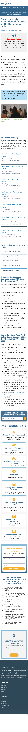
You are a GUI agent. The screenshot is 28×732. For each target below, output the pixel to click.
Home (2, 30)
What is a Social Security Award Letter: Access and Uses (14, 106)
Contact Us (3, 701)
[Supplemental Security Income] (14, 445)
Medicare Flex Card (14, 534)
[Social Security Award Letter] (14, 499)
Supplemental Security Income (14, 449)
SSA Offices (7, 30)
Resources (3, 689)
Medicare (14, 475)
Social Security (4, 687)
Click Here (14, 655)
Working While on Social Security (14, 488)
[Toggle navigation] (26, 3)
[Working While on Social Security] (14, 484)
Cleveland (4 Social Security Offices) (11, 251)
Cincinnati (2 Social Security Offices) (11, 265)
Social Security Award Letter (14, 504)
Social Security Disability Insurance (14, 462)
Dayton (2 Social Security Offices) (10, 270)
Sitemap (3, 707)
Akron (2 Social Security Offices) (10, 260)
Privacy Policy (4, 703)
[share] (24, 105)
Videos (2, 691)
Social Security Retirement (14, 435)
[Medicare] (14, 471)
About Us (3, 699)
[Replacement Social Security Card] (14, 516)
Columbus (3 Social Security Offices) (11, 256)
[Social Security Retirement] (14, 432)
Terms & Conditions (5, 705)
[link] (3, 106)
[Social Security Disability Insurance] (14, 458)
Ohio (12, 30)
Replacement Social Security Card (14, 520)
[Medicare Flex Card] (14, 531)
